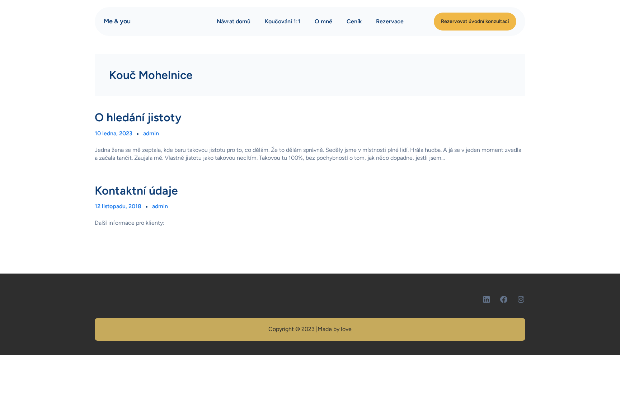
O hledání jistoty (138, 117)
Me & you (117, 21)
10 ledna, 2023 (113, 133)
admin (151, 133)
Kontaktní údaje (136, 190)
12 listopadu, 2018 (118, 206)
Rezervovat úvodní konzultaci (475, 21)
